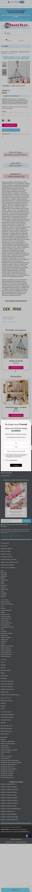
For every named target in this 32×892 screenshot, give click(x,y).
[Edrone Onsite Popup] (16, 446)
